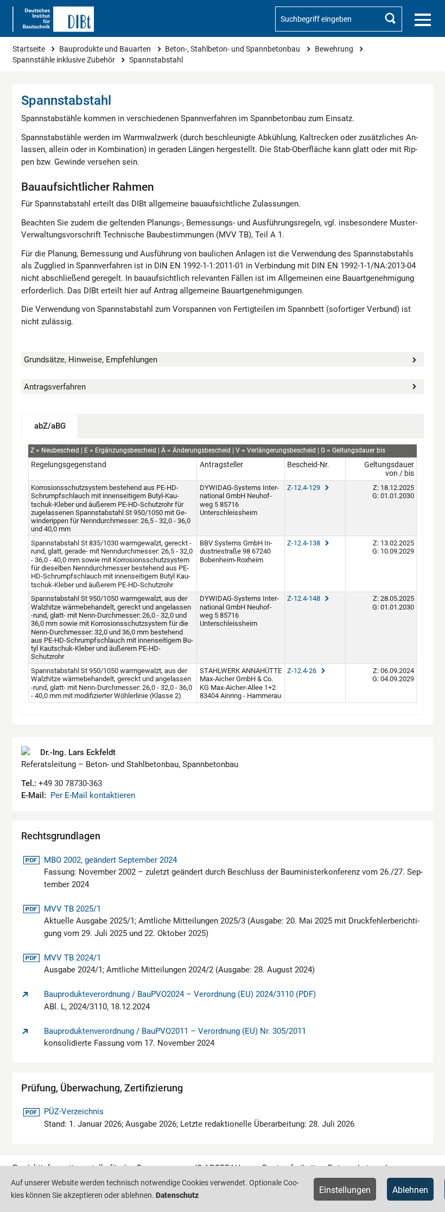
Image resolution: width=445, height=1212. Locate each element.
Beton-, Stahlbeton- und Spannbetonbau (233, 49)
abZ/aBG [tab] (50, 426)
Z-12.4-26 (302, 671)
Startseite (29, 49)
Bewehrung (335, 49)
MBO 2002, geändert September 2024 (110, 860)
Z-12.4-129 (304, 487)
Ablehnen (410, 1190)
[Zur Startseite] (53, 19)
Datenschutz (177, 1195)
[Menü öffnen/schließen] (422, 20)
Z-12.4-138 (304, 543)
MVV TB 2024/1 (72, 957)
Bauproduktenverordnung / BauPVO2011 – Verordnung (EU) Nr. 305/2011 (175, 1031)
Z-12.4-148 (304, 598)
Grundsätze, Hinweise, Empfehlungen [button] (90, 360)
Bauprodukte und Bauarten (105, 49)
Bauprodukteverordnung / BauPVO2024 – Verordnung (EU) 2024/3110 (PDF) (180, 994)
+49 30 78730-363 (69, 783)
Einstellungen (345, 1190)
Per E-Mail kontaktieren (92, 795)
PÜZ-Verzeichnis (73, 1112)
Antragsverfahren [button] (55, 387)
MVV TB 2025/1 (72, 908)
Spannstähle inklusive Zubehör (64, 59)
